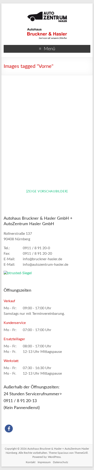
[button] (9, 429)
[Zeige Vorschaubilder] (47, 191)
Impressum (44, 462)
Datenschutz (60, 462)
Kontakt (30, 462)
